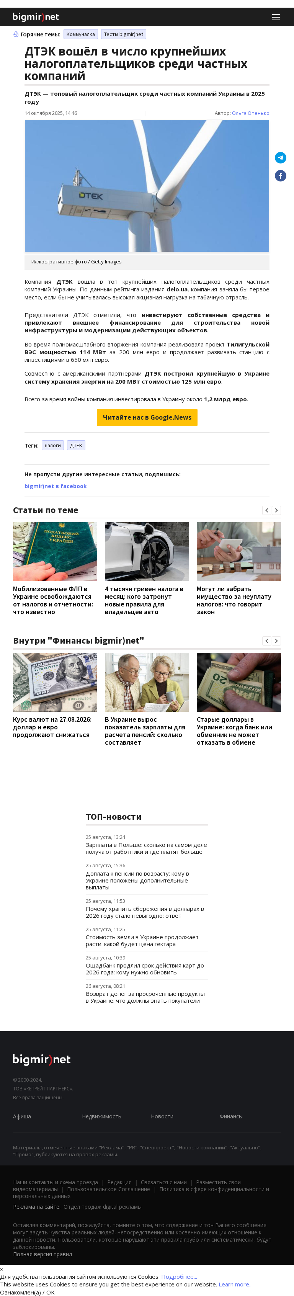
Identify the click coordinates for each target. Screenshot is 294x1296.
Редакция (119, 1182)
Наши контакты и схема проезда (55, 1182)
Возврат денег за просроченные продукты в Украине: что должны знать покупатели (145, 997)
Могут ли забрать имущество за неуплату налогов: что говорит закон (234, 600)
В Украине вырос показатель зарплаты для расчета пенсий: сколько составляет (145, 731)
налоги (53, 445)
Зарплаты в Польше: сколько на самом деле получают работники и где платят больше (146, 848)
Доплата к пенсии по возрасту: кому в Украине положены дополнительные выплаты (137, 880)
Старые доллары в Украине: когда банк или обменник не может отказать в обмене (234, 731)
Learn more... (236, 1284)
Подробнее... (179, 1276)
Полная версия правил (42, 1254)
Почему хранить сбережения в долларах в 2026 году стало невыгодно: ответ (145, 912)
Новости (162, 1116)
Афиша (22, 1116)
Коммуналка (81, 34)
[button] (266, 510)
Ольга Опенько (251, 112)
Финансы (231, 1116)
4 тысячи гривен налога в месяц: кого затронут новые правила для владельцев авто (144, 600)
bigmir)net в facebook (55, 486)
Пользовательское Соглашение (108, 1189)
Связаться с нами (164, 1182)
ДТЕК (76, 445)
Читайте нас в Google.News (147, 417)
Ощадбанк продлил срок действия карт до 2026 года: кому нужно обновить (145, 968)
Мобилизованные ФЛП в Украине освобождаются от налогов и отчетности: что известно (53, 600)
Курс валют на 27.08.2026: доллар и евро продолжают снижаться (52, 727)
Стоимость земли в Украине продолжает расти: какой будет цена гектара (142, 940)
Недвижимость (101, 1116)
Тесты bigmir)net (123, 34)
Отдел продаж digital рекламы (103, 1206)
